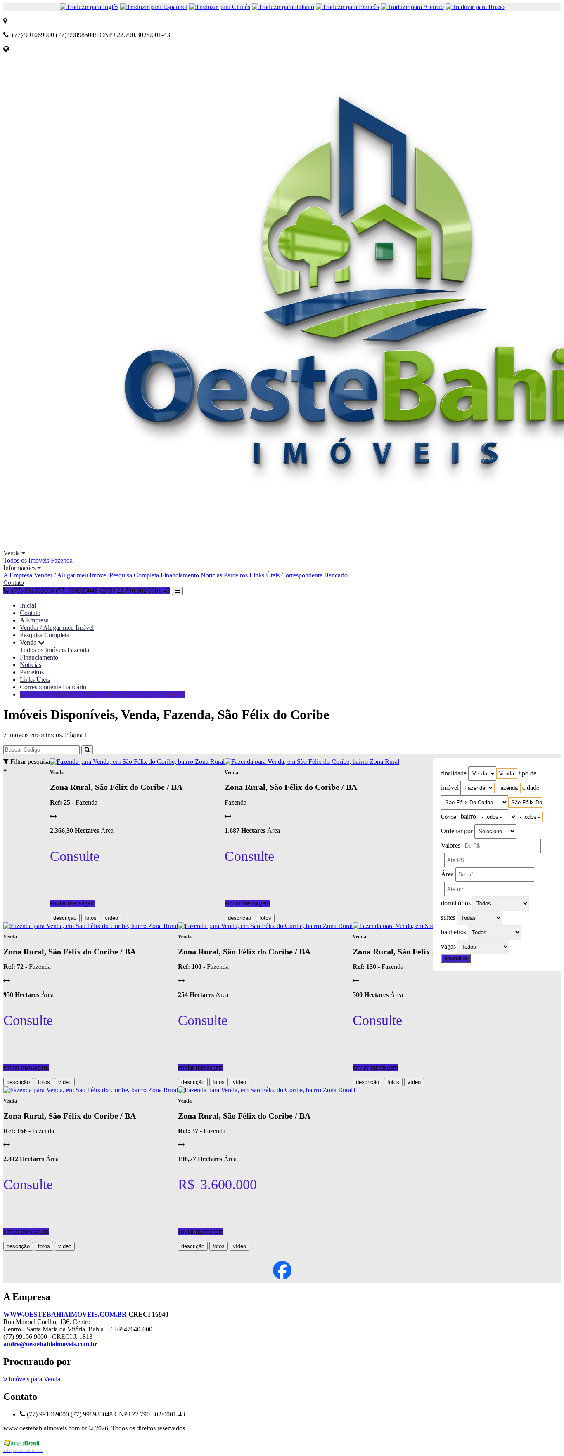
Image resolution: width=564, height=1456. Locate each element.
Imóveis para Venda (33, 1379)
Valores (450, 845)
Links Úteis (264, 575)
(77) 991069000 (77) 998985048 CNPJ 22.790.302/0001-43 (105, 694)
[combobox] (506, 773)
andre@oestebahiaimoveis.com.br (50, 1344)
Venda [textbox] (506, 773)
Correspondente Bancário (314, 575)
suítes (448, 917)
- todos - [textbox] (530, 817)
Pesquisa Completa (134, 575)
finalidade (454, 773)
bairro (468, 816)
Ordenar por (457, 830)
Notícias (211, 575)
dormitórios (456, 903)
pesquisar (455, 958)
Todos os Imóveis (26, 560)
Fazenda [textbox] (507, 788)
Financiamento (180, 575)
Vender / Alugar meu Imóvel (71, 575)
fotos (91, 918)
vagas (448, 946)
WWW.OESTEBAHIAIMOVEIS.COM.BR (65, 1314)
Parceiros (236, 575)
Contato (13, 582)
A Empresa (17, 575)
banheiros (453, 931)
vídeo (111, 918)
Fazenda (62, 560)
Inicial (28, 605)
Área (447, 874)
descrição (64, 918)
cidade (530, 787)
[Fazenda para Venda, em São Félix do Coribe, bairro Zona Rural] (137, 761)
